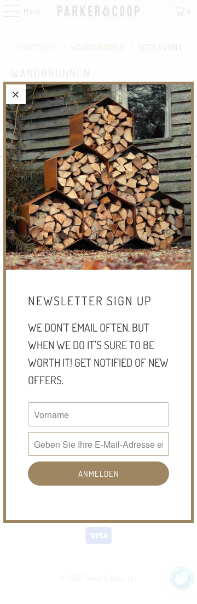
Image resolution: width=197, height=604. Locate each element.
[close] (16, 94)
